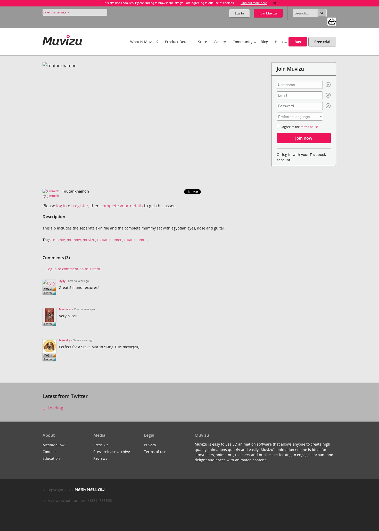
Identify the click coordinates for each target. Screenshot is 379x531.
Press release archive (111, 451)
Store (202, 41)
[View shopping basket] (331, 21)
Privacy (150, 444)
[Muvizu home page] (62, 39)
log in (61, 206)
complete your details (122, 206)
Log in (239, 13)
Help (279, 41)
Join (268, 13)
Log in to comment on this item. (73, 268)
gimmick (53, 196)
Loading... (56, 408)
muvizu (89, 239)
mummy (74, 239)
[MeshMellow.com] (89, 489)
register (80, 206)
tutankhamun (136, 239)
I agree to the (299, 127)
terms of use (310, 127)
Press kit (100, 444)
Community (242, 41)
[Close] (274, 3)
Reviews (100, 458)
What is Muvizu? (144, 41)
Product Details (178, 41)
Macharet (65, 309)
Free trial (322, 41)
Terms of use (155, 451)
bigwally (64, 340)
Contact (49, 451)
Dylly (62, 281)
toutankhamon (109, 239)
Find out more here (254, 3)
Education (51, 458)
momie (59, 239)
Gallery (220, 41)
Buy (297, 41)
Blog (264, 41)
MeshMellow (53, 444)
